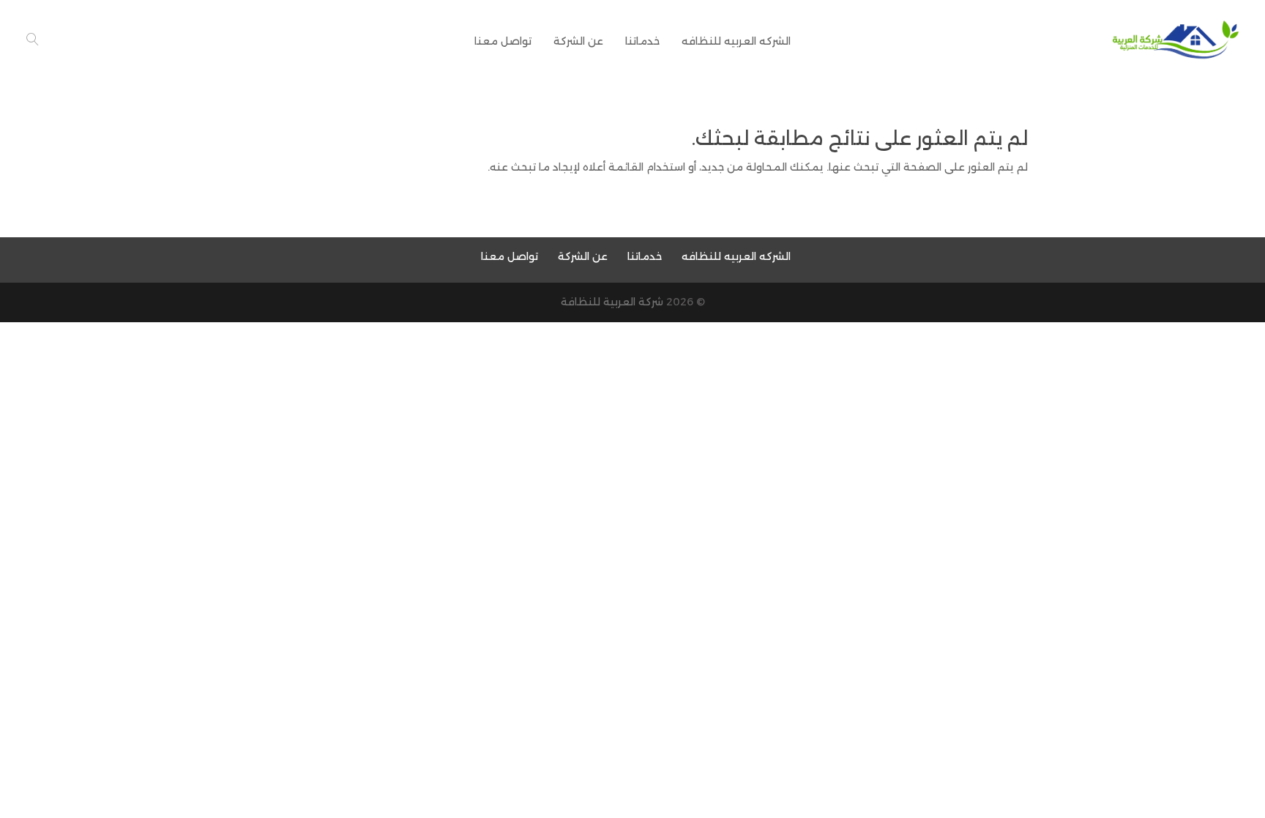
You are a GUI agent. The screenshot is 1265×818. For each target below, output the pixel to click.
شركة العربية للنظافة (612, 301)
